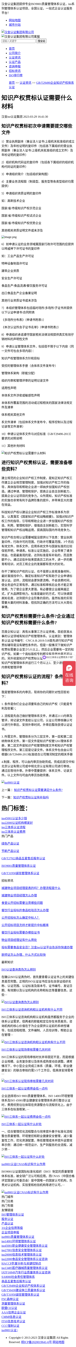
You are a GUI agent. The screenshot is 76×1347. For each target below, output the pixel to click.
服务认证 (7, 1219)
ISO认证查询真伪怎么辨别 (18, 969)
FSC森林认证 (10, 1299)
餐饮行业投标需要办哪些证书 (20, 932)
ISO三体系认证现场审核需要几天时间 (26, 1049)
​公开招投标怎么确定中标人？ (20, 917)
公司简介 (15, 53)
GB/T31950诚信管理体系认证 (20, 1294)
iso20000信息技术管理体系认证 (21, 1254)
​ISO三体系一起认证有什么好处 (21, 1124)
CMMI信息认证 (11, 1316)
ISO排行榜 (16, 75)
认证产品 (15, 62)
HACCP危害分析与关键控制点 (21, 1263)
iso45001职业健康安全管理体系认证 (24, 1245)
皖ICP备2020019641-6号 (36, 1342)
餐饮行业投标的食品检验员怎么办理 (25, 910)
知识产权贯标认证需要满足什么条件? (38, 790)
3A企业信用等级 (12, 1227)
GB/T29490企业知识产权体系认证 (23, 1285)
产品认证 (7, 1223)
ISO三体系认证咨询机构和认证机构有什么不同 (31, 1009)
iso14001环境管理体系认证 (18, 1241)
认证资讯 (15, 57)
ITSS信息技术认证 (13, 1321)
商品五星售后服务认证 (16, 1281)
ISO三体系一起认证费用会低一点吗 (24, 1088)
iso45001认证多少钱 (14, 818)
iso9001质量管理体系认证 (17, 1236)
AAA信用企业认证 (13, 1312)
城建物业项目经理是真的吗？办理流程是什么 (31, 888)
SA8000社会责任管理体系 (18, 1276)
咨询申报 (15, 66)
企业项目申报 (10, 1232)
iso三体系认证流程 (13, 827)
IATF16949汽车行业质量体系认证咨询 (26, 1272)
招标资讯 (15, 70)
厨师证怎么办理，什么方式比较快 (23, 954)
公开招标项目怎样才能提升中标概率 (25, 925)
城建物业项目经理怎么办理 (19, 895)
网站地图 (15, 20)
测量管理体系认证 (13, 1303)
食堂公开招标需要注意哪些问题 (22, 902)
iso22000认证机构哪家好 (17, 822)
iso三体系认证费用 (13, 831)
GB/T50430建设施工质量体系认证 (23, 1290)
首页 (12, 48)
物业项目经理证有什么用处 (19, 939)
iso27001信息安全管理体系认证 (21, 1250)
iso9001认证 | (9, 1330)
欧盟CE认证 (9, 1308)
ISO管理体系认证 (12, 1214)
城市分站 (15, 24)
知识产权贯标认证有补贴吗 (31, 797)
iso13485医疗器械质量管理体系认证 (24, 1268)
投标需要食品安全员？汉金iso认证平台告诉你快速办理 (37, 947)
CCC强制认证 (10, 1325)
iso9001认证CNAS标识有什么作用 (23, 1164)
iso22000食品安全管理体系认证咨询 (24, 1259)
